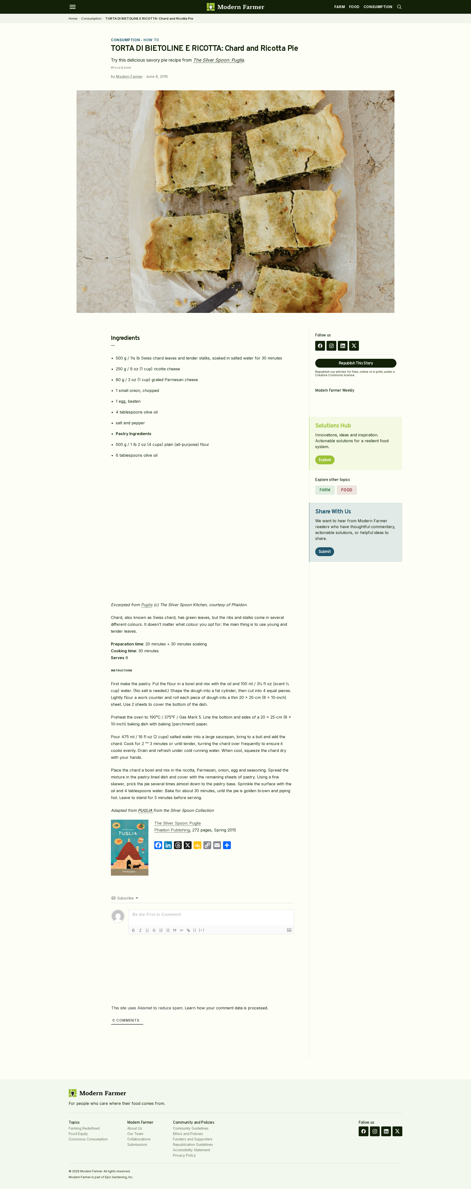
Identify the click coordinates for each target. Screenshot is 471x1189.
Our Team (135, 1134)
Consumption (378, 7)
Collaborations (139, 1139)
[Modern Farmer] (235, 7)
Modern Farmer (129, 76)
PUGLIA (145, 810)
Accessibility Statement (191, 1150)
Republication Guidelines (193, 1144)
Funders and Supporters (192, 1139)
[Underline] (147, 930)
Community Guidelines (191, 1128)
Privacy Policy (184, 1155)
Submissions (137, 1144)
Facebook (320, 346)
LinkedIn (343, 346)
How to (151, 40)
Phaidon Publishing (172, 830)
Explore (325, 460)
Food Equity (78, 1134)
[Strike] (154, 930)
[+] (201, 930)
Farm (339, 7)
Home (73, 18)
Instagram (331, 346)
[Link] (188, 930)
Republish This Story (356, 363)
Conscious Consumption (88, 1139)
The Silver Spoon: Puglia (218, 60)
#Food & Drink (121, 67)
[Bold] (133, 930)
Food (354, 7)
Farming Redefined (84, 1128)
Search (399, 7)
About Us (134, 1128)
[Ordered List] (160, 930)
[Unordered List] (167, 930)
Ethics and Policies (188, 1134)
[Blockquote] (174, 930)
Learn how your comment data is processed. (226, 1007)
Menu (73, 7)
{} (194, 930)
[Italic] (140, 930)
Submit (325, 551)
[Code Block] (181, 930)
